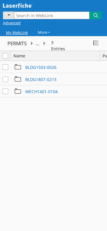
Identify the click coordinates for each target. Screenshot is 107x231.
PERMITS (23, 43)
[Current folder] (8, 15)
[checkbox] (5, 56)
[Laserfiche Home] (25, 5)
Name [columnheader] (19, 56)
